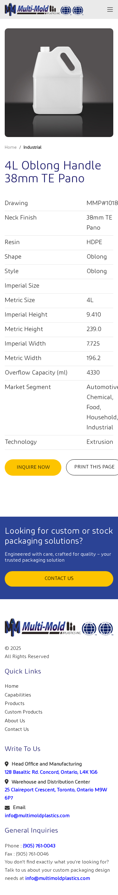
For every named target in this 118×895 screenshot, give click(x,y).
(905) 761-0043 (39, 846)
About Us (15, 721)
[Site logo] (44, 9)
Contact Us (17, 729)
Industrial (33, 147)
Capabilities (18, 695)
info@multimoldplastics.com (37, 815)
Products (15, 703)
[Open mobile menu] (110, 9)
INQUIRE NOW (33, 467)
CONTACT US (59, 578)
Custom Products (23, 712)
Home (11, 147)
